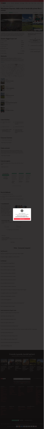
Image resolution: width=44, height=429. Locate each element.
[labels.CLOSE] (30, 209)
